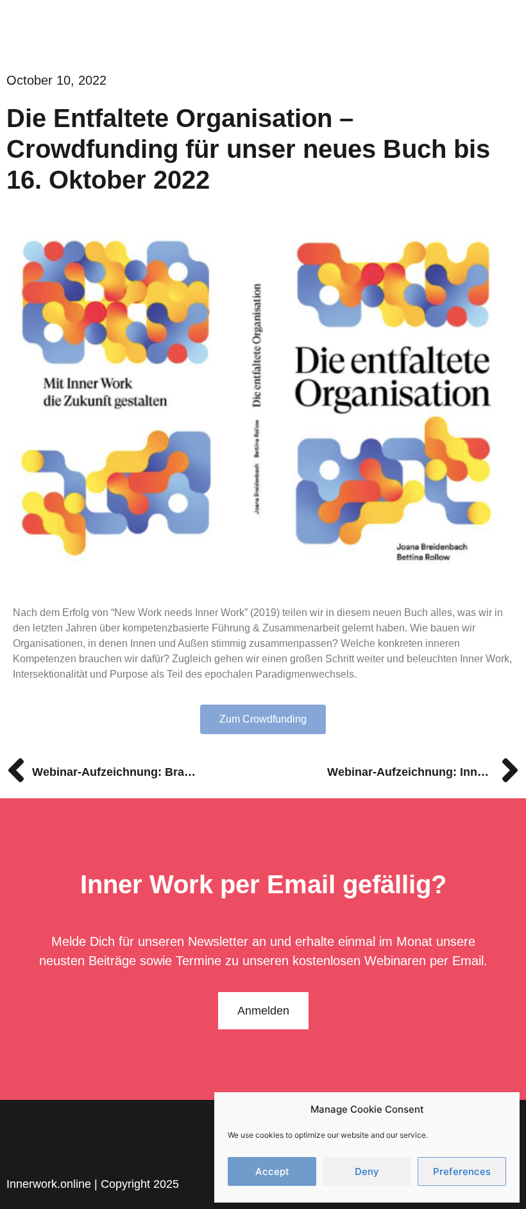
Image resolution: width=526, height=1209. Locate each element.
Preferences (462, 1171)
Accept (272, 1171)
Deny (367, 1171)
